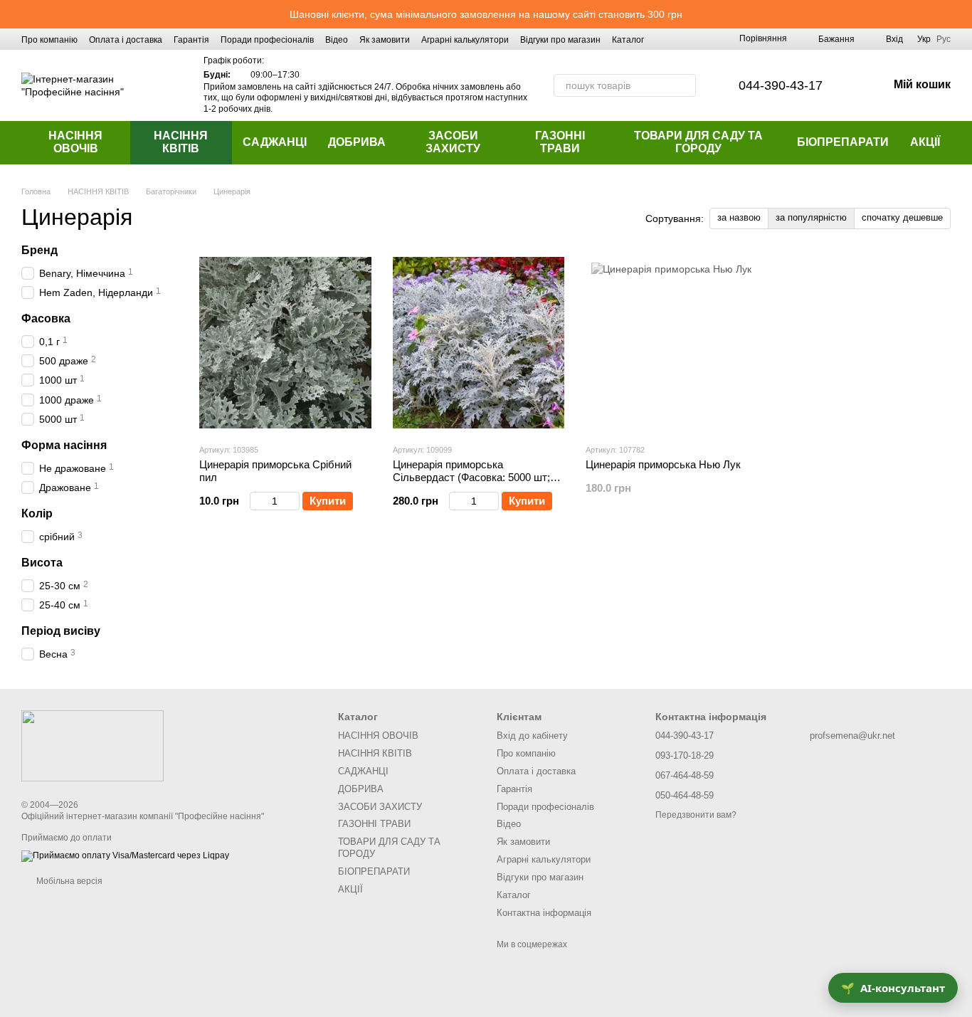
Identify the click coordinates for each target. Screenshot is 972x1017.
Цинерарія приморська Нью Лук (663, 464)
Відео (336, 40)
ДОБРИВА (357, 142)
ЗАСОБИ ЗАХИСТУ (453, 142)
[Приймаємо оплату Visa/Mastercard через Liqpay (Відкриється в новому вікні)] (125, 856)
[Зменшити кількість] (256, 501)
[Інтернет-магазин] (92, 745)
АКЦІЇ (925, 142)
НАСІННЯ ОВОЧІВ (75, 142)
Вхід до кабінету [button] (532, 735)
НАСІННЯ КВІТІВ (181, 142)
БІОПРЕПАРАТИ (843, 142)
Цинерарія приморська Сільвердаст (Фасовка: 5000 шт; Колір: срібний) (471, 477)
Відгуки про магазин (560, 40)
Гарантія (191, 40)
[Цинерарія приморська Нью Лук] (672, 343)
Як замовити (384, 40)
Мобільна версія (68, 881)
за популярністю (811, 217)
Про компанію (49, 40)
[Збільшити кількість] (293, 501)
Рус (943, 39)
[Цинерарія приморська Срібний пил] (285, 343)
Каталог (628, 40)
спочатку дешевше (902, 217)
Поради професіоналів (267, 40)
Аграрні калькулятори (465, 40)
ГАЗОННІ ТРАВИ (560, 142)
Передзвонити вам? (695, 815)
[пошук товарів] (684, 85)
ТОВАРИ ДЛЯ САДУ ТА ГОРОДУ (698, 142)
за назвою (739, 217)
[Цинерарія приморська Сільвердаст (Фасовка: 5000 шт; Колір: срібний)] (479, 343)
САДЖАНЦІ (275, 142)
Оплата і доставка (125, 40)
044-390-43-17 (781, 85)
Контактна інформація (544, 912)
